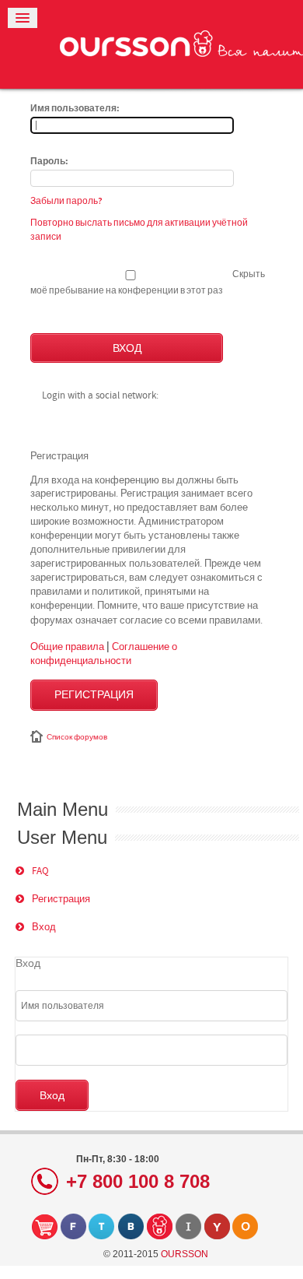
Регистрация (94, 695)
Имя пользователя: (75, 109)
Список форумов (77, 737)
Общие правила (67, 646)
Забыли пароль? (66, 200)
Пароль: (49, 162)
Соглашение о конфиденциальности (103, 653)
